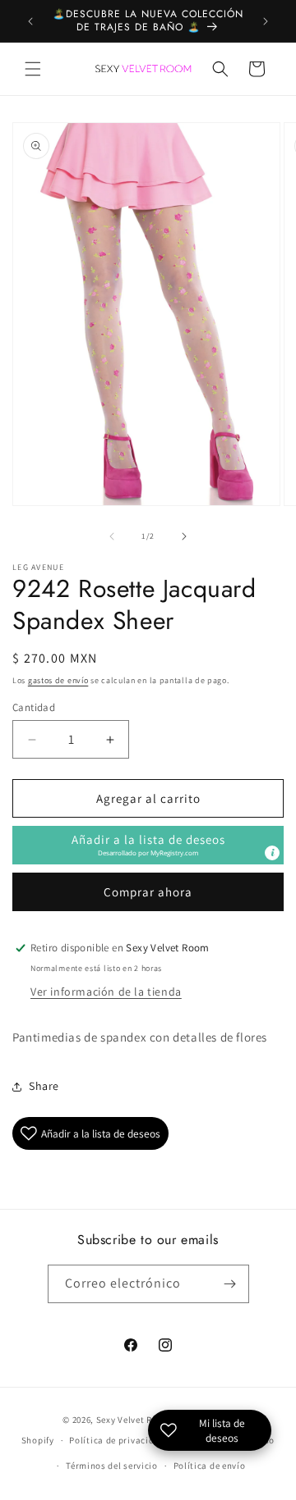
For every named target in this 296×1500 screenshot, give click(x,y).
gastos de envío (58, 680)
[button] (33, 69)
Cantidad (33, 707)
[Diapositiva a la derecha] (184, 536)
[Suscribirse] (230, 1284)
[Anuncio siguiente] (265, 21)
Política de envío (209, 1465)
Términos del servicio (112, 1465)
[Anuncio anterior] (30, 21)
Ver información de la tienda (106, 991)
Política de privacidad (116, 1440)
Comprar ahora (148, 892)
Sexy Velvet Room (133, 1419)
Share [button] (44, 1085)
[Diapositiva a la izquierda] (112, 536)
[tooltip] (272, 853)
